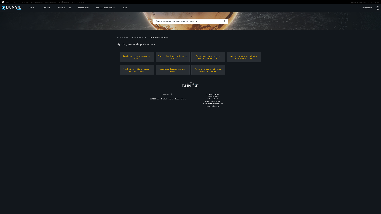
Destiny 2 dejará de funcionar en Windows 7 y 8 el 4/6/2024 (208, 57)
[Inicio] (13, 8)
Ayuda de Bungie (11, 2)
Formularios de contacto (105, 8)
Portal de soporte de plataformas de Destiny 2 (136, 57)
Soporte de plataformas (138, 37)
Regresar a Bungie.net (212, 106)
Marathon (46, 8)
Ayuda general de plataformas (159, 37)
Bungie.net (354, 2)
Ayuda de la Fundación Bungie (59, 2)
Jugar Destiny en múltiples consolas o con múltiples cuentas (136, 70)
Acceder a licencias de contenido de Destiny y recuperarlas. (208, 70)
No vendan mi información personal (213, 104)
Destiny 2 (32, 8)
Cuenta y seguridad (77, 2)
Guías (125, 8)
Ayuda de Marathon (40, 2)
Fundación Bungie (366, 2)
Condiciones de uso (212, 96)
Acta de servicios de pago (212, 101)
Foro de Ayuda (83, 8)
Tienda (376, 2)
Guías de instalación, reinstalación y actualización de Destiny (243, 57)
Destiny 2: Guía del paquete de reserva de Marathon (172, 57)
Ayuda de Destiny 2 (25, 2)
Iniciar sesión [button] (367, 8)
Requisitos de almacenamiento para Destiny (172, 70)
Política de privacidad (213, 99)
